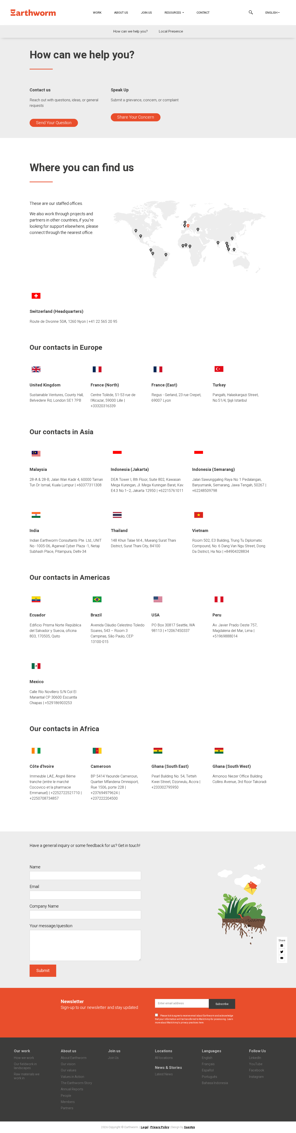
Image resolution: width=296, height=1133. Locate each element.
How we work (24, 1057)
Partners (67, 1108)
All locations (164, 1057)
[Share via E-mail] (282, 958)
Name (35, 867)
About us (68, 1051)
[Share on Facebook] (282, 945)
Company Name (44, 906)
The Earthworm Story (76, 1083)
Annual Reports (72, 1089)
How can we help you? (130, 31)
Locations (163, 1051)
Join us (114, 1051)
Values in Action (72, 1076)
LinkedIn (255, 1057)
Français (208, 1064)
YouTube (255, 1064)
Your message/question (51, 926)
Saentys (189, 1127)
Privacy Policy (159, 1127)
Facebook (256, 1070)
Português (209, 1076)
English (271, 12)
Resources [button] (173, 12)
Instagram (256, 1076)
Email (34, 887)
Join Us (146, 12)
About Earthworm (73, 1057)
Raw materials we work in (27, 1076)
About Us (121, 12)
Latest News (164, 1074)
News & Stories (168, 1067)
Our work (22, 1051)
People (66, 1095)
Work (97, 12)
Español (208, 1070)
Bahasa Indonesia (215, 1083)
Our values (68, 1070)
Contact (203, 12)
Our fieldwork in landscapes (25, 1066)
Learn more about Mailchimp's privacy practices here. (194, 1021)
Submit (42, 971)
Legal (144, 1127)
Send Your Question (53, 123)
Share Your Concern (135, 117)
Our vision (68, 1064)
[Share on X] (282, 952)
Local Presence (171, 31)
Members (68, 1102)
